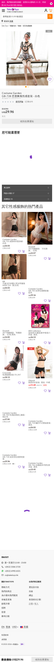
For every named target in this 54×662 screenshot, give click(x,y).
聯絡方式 (6, 587)
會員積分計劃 (35, 599)
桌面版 (4, 639)
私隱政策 (5, 635)
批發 (4, 612)
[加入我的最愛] (50, 79)
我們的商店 (7, 591)
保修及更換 (7, 599)
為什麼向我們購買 (10, 595)
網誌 (31, 595)
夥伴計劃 (6, 616)
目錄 (31, 591)
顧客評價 (6, 603)
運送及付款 (34, 587)
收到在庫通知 (27, 121)
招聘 (4, 608)
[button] (26, 87)
